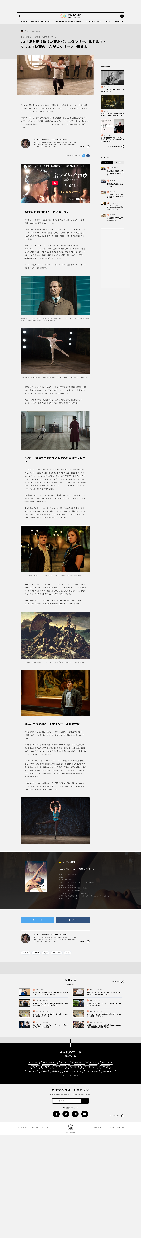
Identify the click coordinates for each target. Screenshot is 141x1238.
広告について (46, 1127)
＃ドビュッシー (80, 1063)
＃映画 (46, 953)
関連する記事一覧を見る (114, 146)
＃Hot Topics (59, 1067)
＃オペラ (66, 1075)
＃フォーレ (93, 1063)
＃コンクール (65, 1063)
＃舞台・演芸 (57, 953)
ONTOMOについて (22, 1127)
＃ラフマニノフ (107, 1063)
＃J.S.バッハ (33, 1063)
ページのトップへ (115, 1116)
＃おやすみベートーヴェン (72, 1071)
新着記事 (24, 22)
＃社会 (68, 953)
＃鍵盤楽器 (55, 1071)
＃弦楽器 (44, 1071)
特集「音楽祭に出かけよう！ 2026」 (69, 22)
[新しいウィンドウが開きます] (56, 1114)
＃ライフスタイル (92, 1071)
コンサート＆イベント (93, 22)
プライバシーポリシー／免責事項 (114, 1127)
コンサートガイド (120, 22)
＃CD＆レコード (108, 1071)
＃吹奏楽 (46, 1067)
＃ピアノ (35, 1067)
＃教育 (76, 1075)
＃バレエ (25, 953)
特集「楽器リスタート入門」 (41, 22)
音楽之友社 (35, 1127)
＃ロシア (36, 953)
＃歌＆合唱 (104, 1067)
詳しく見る (82, 146)
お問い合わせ (97, 1127)
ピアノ (108, 22)
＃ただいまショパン (49, 1063)
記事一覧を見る (116, 981)
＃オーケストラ (75, 1067)
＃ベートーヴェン (90, 1067)
